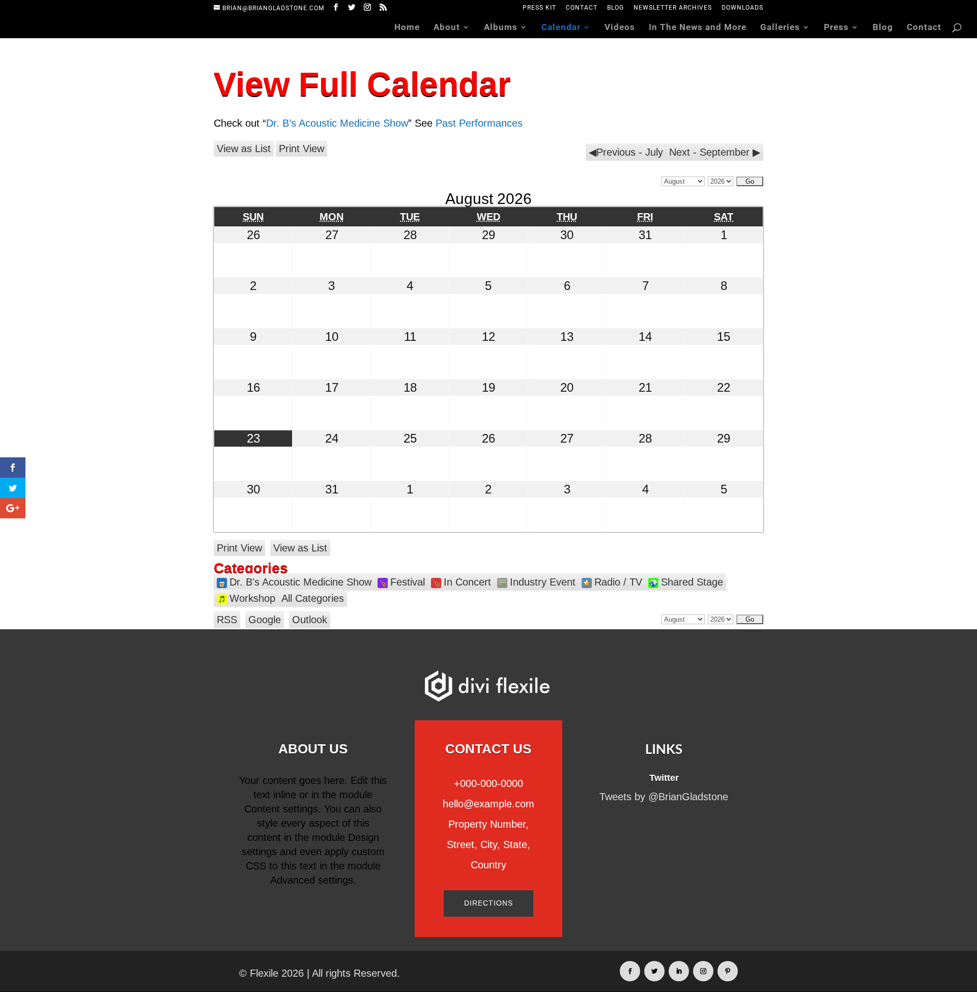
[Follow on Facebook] (630, 971)
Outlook (309, 619)
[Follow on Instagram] (703, 971)
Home (407, 27)
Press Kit (539, 8)
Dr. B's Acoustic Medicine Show (300, 582)
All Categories (312, 598)
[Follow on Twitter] (654, 971)
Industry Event (543, 582)
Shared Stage (692, 582)
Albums (501, 27)
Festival (407, 582)
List (244, 148)
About (447, 27)
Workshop (252, 598)
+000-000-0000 (488, 783)
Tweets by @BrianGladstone (663, 796)
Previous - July (629, 152)
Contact (581, 8)
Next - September (709, 152)
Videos (620, 27)
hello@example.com (488, 803)
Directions (488, 903)
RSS (227, 619)
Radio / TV (618, 582)
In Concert (467, 582)
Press (836, 27)
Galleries (780, 27)
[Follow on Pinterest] (727, 971)
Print (301, 148)
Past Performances (479, 123)
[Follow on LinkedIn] (679, 971)
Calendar (561, 27)
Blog (615, 8)
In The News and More (697, 27)
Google (264, 619)
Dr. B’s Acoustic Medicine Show (337, 123)
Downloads (742, 8)
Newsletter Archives (673, 8)
